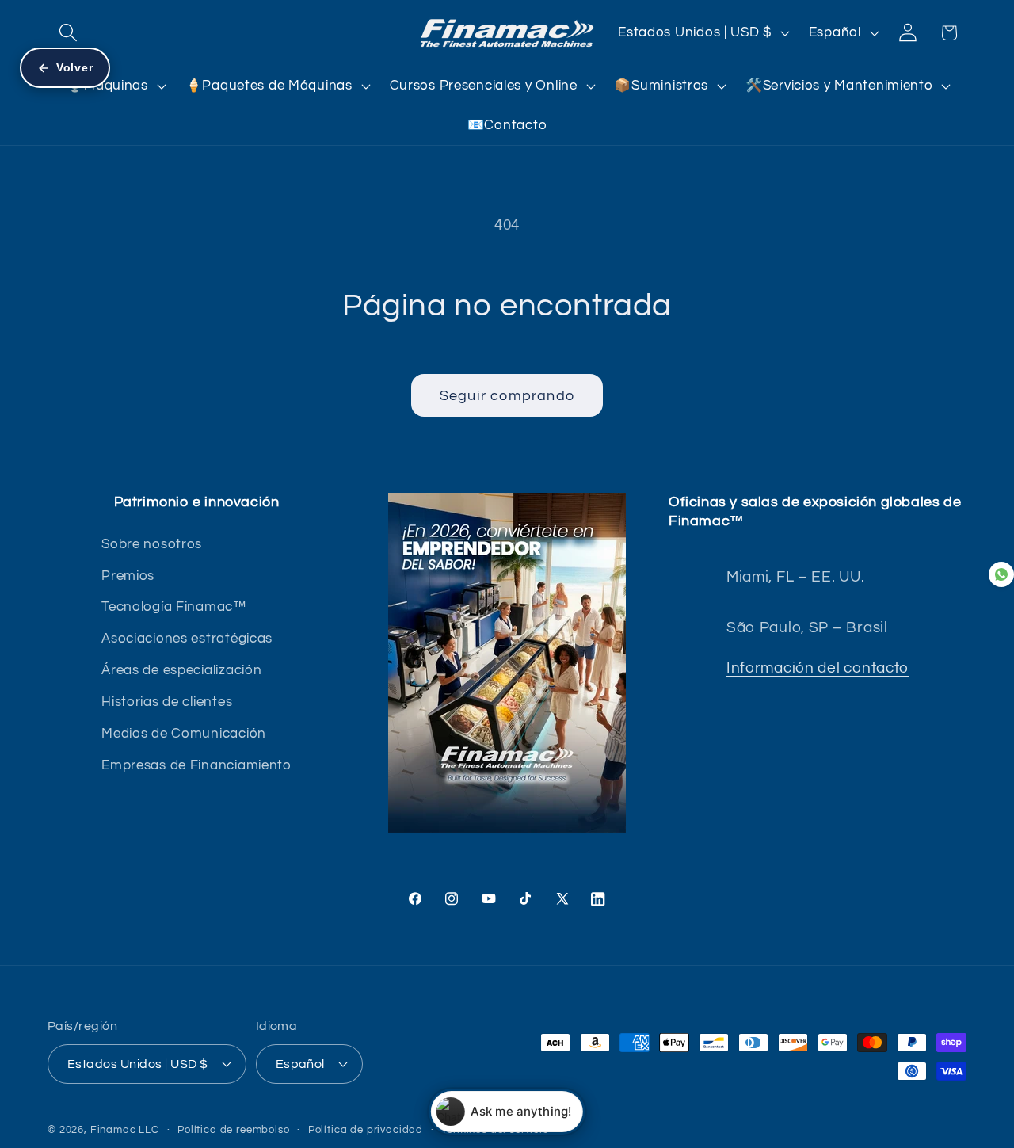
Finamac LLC (124, 1129)
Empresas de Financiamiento (196, 765)
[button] (69, 33)
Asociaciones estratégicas (187, 639)
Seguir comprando (507, 395)
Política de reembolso (233, 1129)
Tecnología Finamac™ (174, 608)
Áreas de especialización (181, 670)
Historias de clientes (166, 702)
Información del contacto (817, 668)
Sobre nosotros (151, 544)
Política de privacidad (365, 1129)
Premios (127, 576)
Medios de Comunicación (183, 734)
